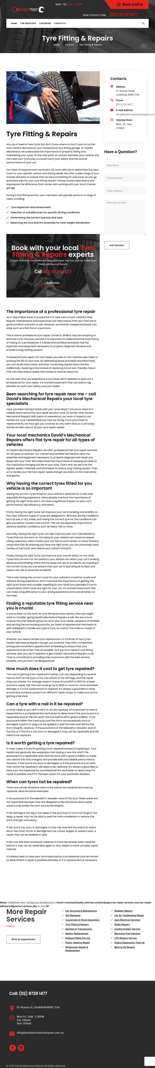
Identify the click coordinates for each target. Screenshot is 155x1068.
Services (69, 44)
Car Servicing (28, 23)
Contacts (60, 23)
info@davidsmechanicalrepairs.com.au (40, 1032)
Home (14, 23)
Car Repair (45, 23)
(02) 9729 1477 (124, 104)
